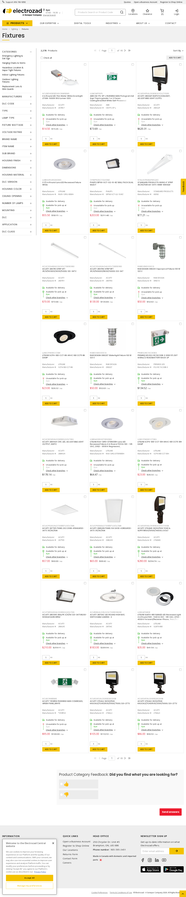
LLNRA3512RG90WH (51, 180)
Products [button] (17, 23)
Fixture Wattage (12, 124)
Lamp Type (8, 117)
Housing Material (13, 174)
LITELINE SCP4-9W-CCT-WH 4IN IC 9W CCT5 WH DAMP (160, 443)
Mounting (8, 210)
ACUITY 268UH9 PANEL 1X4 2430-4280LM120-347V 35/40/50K (111, 529)
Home (4, 29)
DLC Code (8, 103)
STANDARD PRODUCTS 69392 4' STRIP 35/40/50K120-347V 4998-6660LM (155, 183)
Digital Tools (82, 23)
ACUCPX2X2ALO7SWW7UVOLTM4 (58, 526)
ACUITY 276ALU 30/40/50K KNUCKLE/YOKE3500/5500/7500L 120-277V (110, 702)
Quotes (127, 2)
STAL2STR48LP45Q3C (148, 180)
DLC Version (9, 181)
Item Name (8, 146)
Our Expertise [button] (48, 23)
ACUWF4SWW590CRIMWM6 (55, 93)
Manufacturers (12, 96)
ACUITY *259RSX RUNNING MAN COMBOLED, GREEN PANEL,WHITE (62, 702)
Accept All (29, 878)
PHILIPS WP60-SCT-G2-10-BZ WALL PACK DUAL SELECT (111, 183)
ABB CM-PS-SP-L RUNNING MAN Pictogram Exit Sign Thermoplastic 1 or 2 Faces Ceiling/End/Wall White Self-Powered (112, 98)
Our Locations (70, 850)
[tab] (17, 52)
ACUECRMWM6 (49, 698)
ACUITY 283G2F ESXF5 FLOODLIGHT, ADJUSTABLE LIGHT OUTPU (154, 97)
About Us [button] (141, 23)
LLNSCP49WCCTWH (147, 439)
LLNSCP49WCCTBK (51, 353)
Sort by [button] (177, 50)
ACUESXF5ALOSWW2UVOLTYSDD (153, 93)
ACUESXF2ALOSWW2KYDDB (103, 698)
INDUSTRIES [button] (112, 23)
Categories (9, 51)
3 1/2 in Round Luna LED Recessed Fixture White (61, 183)
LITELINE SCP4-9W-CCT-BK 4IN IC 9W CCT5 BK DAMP (63, 356)
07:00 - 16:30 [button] (52, 12)
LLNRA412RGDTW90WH (101, 439)
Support (9, 2)
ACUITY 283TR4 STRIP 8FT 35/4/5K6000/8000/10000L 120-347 (106, 270)
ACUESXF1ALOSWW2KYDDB (150, 698)
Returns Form (70, 854)
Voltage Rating (12, 132)
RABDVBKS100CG (146, 266)
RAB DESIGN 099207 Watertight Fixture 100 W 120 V (111, 356)
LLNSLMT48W (144, 612)
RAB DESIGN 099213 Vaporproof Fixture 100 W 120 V (159, 270)
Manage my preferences (29, 885)
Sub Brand (8, 153)
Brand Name (9, 139)
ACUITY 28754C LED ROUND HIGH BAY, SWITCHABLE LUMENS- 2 (107, 615)
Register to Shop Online (171, 2)
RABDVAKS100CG (98, 353)
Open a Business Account (145, 2)
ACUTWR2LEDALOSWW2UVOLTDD (58, 612)
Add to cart (51, 144)
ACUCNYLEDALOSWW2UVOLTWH (58, 439)
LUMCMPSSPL (96, 93)
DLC (4, 217)
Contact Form (70, 858)
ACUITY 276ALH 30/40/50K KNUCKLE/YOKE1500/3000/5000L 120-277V (157, 702)
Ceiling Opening (12, 196)
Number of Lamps (12, 203)
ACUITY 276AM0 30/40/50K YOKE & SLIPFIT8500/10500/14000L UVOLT (154, 529)
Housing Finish (11, 160)
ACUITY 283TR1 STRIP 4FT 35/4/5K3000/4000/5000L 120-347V (59, 270)
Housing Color (12, 188)
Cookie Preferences (99, 893)
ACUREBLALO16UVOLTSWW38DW (106, 612)
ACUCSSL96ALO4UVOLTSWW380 (106, 266)
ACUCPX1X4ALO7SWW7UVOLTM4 (105, 526)
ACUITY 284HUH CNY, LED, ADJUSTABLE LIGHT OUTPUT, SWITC (63, 443)
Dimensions (9, 167)
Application (9, 224)
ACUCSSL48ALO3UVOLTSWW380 (58, 266)
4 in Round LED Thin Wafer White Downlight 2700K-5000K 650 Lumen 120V (62, 97)
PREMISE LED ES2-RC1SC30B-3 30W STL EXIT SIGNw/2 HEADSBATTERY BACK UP (158, 356)
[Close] (53, 843)
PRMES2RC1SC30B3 (147, 353)
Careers (67, 862)
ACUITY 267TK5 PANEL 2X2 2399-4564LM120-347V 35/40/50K (63, 529)
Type (5, 110)
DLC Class (8, 231)
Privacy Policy (40, 871)
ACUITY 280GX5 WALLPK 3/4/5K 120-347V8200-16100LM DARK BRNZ (64, 615)
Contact (170, 23)
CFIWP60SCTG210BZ (100, 180)
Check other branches (55, 124)
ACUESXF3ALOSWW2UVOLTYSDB (153, 526)
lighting (14, 29)
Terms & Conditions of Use (121, 892)
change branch (49, 15)
